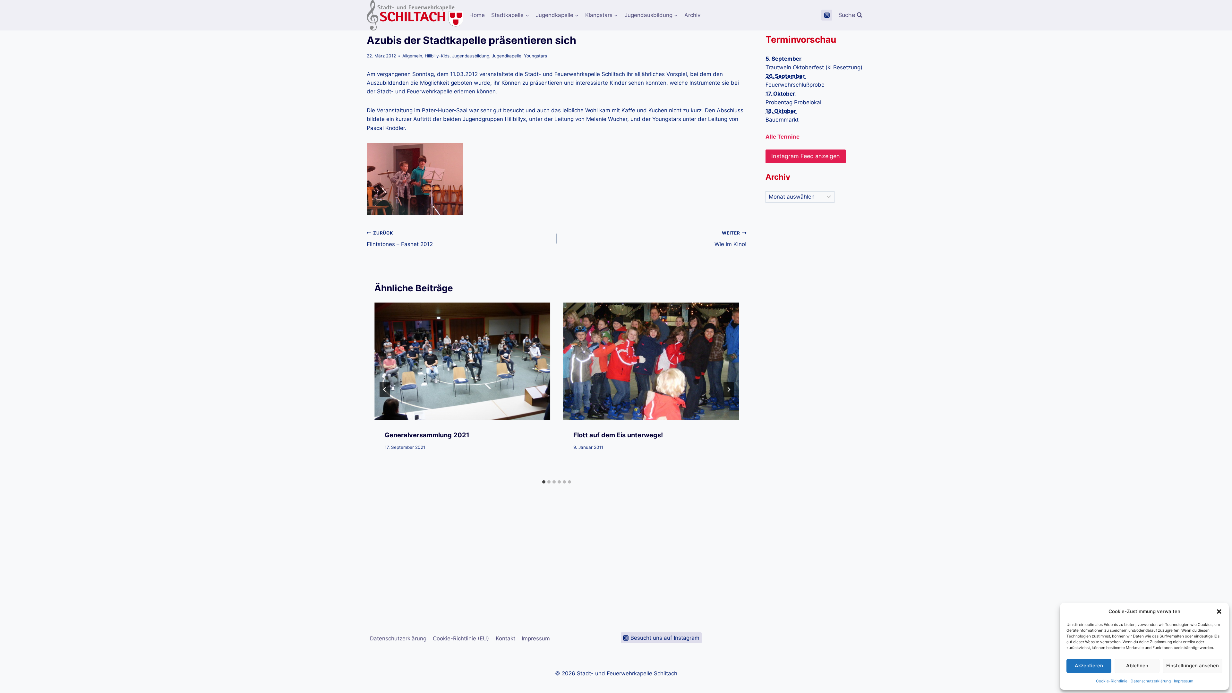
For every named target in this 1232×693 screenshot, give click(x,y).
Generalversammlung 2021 (427, 435)
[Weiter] (728, 389)
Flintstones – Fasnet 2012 (400, 238)
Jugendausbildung (470, 55)
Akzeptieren (1089, 666)
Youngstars (535, 55)
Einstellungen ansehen (1192, 666)
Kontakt (505, 638)
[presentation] (462, 361)
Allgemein (412, 55)
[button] (1219, 611)
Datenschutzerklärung (1151, 681)
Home (477, 15)
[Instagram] (826, 15)
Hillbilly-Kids (437, 55)
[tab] (543, 481)
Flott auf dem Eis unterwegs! (618, 435)
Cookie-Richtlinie (1111, 681)
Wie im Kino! (730, 238)
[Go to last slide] (385, 389)
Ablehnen (1137, 666)
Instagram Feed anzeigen (805, 156)
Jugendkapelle (506, 55)
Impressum (1183, 681)
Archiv (692, 15)
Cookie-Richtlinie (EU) (461, 638)
